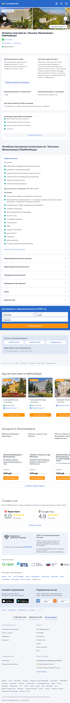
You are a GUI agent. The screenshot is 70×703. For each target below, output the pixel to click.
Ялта (43, 686)
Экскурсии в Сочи (25, 691)
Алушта (38, 686)
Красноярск (15, 579)
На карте (32, 363)
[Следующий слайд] (65, 18)
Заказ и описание (11, 478)
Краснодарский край (43, 683)
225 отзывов (8, 39)
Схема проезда (41, 671)
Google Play (20, 600)
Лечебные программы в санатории (17, 82)
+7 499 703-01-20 (13, 342)
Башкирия (20, 688)
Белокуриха (17, 680)
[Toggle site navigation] (66, 3)
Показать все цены (35, 326)
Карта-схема (41, 363)
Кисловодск (13, 683)
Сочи (9, 576)
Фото (17, 363)
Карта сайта (25, 700)
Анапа (27, 576)
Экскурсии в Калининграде (10, 691)
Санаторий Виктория (38, 400)
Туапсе (26, 686)
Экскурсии (5, 640)
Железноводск (17, 43)
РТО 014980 (28, 547)
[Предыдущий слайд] (4, 18)
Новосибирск (6, 579)
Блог (37, 650)
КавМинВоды (7, 43)
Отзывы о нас (40, 640)
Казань (62, 576)
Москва (4, 576)
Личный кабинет (51, 617)
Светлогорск (54, 680)
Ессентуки (5, 683)
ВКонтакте (39, 600)
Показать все (36, 579)
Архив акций (51, 363)
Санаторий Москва (10, 400)
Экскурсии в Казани (57, 688)
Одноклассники (58, 600)
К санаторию (8, 11)
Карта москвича (41, 647)
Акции (38, 643)
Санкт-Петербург (18, 576)
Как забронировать (42, 629)
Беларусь (25, 680)
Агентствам (5, 660)
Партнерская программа (10, 664)
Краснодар (54, 576)
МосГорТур (39, 633)
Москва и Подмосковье (8, 688)
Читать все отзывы (35, 525)
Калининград (45, 576)
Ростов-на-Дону (25, 579)
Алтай (10, 680)
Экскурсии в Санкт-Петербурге (39, 680)
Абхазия (4, 680)
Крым (32, 686)
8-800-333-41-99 (34, 342)
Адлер (53, 683)
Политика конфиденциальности (11, 700)
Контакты (24, 363)
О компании (40, 636)
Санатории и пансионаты (10, 629)
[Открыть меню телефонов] (56, 3)
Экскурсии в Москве (31, 688)
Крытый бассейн (8, 46)
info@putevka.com (56, 342)
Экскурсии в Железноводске (35, 486)
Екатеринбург (35, 576)
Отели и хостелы (7, 633)
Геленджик (5, 686)
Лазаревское (13, 686)
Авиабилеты (6, 636)
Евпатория (49, 686)
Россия (41, 688)
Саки (56, 686)
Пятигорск (22, 683)
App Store (5, 600)
